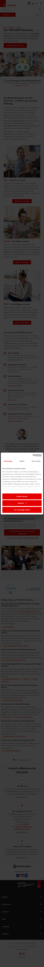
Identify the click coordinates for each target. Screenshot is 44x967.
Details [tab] (22, 461)
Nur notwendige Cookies (22, 510)
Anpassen (21, 503)
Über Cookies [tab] (36, 461)
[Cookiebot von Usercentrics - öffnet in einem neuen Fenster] (33, 455)
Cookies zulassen (22, 496)
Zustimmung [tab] (8, 461)
